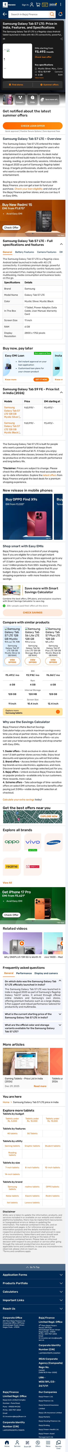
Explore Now (48, 816)
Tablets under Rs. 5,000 (12, 1119)
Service (17, 1446)
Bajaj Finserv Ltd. (46, 1397)
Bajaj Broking (44, 1425)
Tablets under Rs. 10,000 (32, 1119)
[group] (32, 218)
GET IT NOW (41, 379)
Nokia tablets (12, 1196)
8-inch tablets (32, 1167)
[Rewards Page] (53, 5)
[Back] (5, 14)
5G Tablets (32, 1133)
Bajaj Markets (44, 1417)
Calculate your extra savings (18, 799)
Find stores (17, 84)
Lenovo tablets (32, 1202)
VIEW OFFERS (12, 661)
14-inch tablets (12, 1174)
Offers (37, 1446)
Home (7, 1446)
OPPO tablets (52, 1186)
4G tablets (12, 1133)
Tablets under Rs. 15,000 (52, 1119)
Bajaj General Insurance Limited (49, 1407)
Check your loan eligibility (29, 188)
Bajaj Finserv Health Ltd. (49, 1429)
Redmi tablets (52, 1196)
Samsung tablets (12, 1187)
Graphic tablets (32, 1146)
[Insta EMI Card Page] (45, 5)
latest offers (49, 475)
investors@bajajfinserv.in (15, 1417)
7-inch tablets (12, 1167)
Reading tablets (12, 1153)
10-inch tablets (52, 1167)
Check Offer (11, 227)
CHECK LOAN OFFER (33, 125)
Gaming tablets (12, 1146)
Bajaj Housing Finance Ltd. (50, 1421)
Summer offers (50, 84)
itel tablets (12, 1202)
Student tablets (52, 1146)
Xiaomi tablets (32, 1196)
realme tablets (32, 1186)
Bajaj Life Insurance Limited (50, 1413)
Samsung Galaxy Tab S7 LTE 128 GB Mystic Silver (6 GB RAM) (12, 414)
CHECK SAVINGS (32, 612)
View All (7, 882)
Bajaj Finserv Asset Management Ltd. (47, 1435)
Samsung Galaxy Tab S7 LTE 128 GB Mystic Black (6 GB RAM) (12, 429)
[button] (32, 233)
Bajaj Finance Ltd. (46, 1401)
